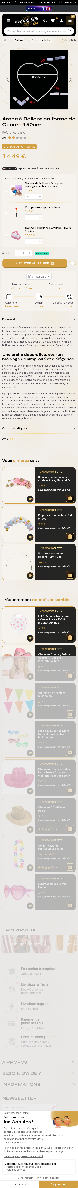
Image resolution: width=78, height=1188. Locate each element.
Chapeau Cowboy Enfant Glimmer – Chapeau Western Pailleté (54, 657)
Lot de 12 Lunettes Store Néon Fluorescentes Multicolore (53, 734)
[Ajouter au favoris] (72, 263)
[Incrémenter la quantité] (29, 253)
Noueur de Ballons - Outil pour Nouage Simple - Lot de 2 (44, 185)
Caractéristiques (14, 428)
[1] (39, 107)
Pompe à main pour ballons (42, 207)
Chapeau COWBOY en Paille (52, 809)
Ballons (19, 40)
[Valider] (53, 1107)
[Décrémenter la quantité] (17, 253)
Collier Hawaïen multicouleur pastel (50, 847)
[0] (32, 107)
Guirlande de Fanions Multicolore (52, 694)
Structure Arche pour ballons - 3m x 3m (51, 555)
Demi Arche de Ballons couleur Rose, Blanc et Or (54, 478)
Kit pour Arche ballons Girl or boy (55, 517)
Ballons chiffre (26, 944)
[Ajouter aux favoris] (30, 499)
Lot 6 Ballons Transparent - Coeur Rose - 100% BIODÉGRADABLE (54, 619)
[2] (45, 107)
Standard (40, 276)
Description (10, 319)
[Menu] (8, 20)
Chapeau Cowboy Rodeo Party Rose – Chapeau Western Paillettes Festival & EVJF (55, 772)
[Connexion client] (61, 20)
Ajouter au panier (32, 263)
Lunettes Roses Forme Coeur (52, 885)
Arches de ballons (42, 40)
